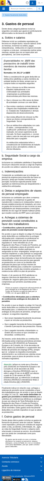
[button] (40, 2)
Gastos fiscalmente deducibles (16, 15)
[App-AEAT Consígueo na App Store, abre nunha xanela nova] (17, 479)
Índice (8, 477)
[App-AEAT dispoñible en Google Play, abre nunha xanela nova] (7, 479)
